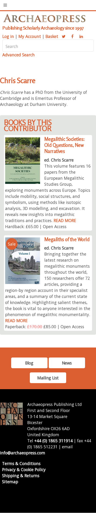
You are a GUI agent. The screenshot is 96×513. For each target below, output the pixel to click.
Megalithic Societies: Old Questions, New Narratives (64, 145)
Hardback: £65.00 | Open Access (35, 226)
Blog (29, 363)
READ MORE (65, 220)
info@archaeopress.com (22, 453)
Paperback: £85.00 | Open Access (44, 326)
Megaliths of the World (67, 239)
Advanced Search (18, 54)
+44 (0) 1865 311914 (53, 440)
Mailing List (48, 378)
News (67, 363)
